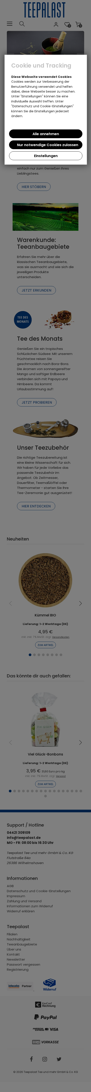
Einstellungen (46, 155)
